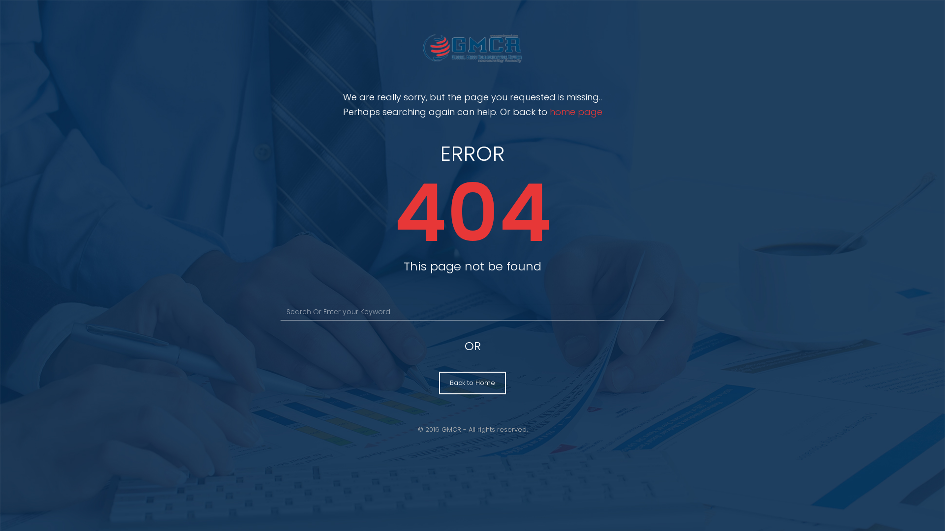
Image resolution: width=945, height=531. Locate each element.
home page (576, 112)
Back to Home (472, 382)
